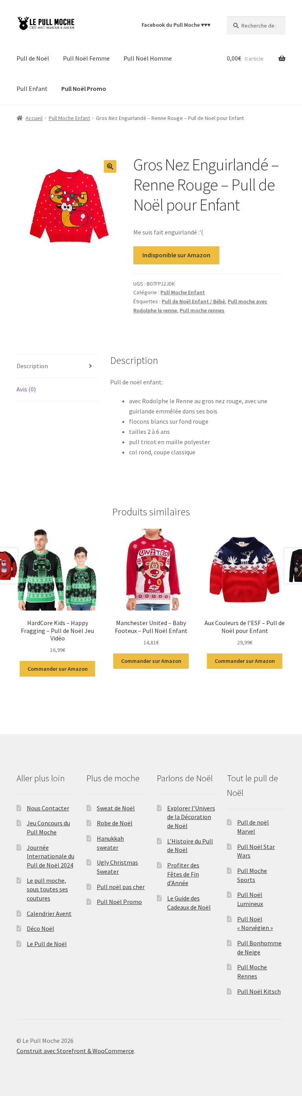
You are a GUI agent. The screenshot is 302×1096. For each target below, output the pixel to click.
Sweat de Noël (116, 808)
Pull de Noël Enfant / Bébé (193, 301)
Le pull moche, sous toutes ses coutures (47, 889)
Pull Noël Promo (119, 902)
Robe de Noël (115, 823)
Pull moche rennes (202, 310)
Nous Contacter (48, 808)
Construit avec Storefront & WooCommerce (75, 1051)
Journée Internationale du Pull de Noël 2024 (50, 856)
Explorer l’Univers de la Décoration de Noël (191, 817)
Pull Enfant (32, 88)
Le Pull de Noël (47, 944)
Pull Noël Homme (147, 58)
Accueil (34, 118)
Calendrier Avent (49, 913)
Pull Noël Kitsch (259, 991)
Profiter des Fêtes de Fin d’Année (183, 874)
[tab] (57, 366)
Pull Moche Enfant (69, 118)
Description (32, 366)
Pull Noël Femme (86, 58)
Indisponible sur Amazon (176, 255)
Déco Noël (40, 928)
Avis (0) (26, 389)
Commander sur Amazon (58, 668)
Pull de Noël (33, 58)
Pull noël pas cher (121, 887)
